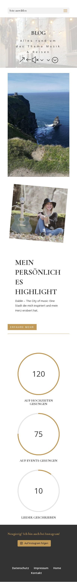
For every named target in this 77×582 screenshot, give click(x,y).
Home (57, 568)
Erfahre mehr (22, 327)
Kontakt (36, 573)
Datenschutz (20, 568)
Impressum (41, 568)
